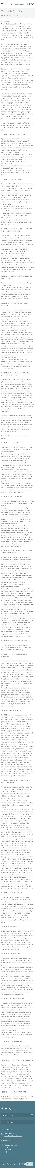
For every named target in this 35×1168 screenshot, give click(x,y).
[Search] (6, 4)
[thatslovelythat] (17, 4)
